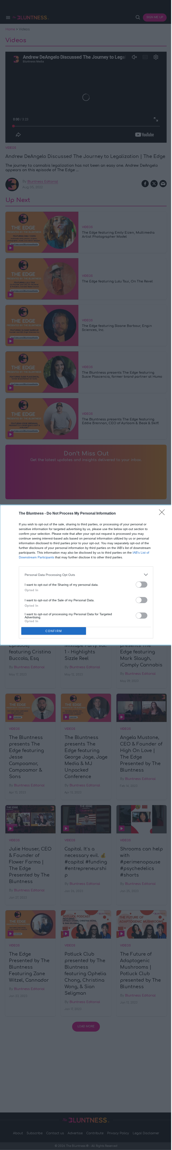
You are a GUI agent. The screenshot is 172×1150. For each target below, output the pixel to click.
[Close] (163, 513)
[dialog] (86, 575)
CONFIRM (53, 631)
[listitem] (86, 574)
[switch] (141, 585)
